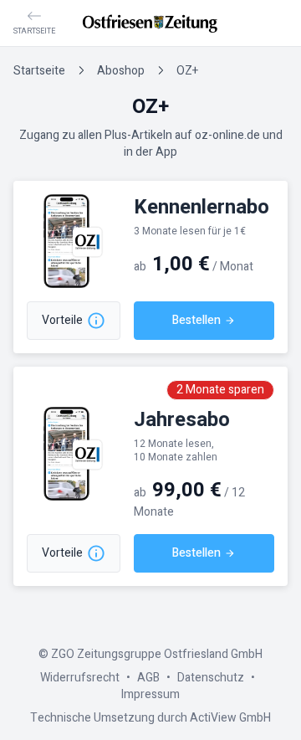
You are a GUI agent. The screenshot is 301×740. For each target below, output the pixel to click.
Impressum (150, 694)
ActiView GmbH (230, 718)
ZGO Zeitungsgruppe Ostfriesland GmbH (157, 654)
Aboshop (121, 71)
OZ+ (187, 71)
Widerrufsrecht (80, 677)
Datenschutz (210, 677)
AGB (148, 677)
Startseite (39, 71)
